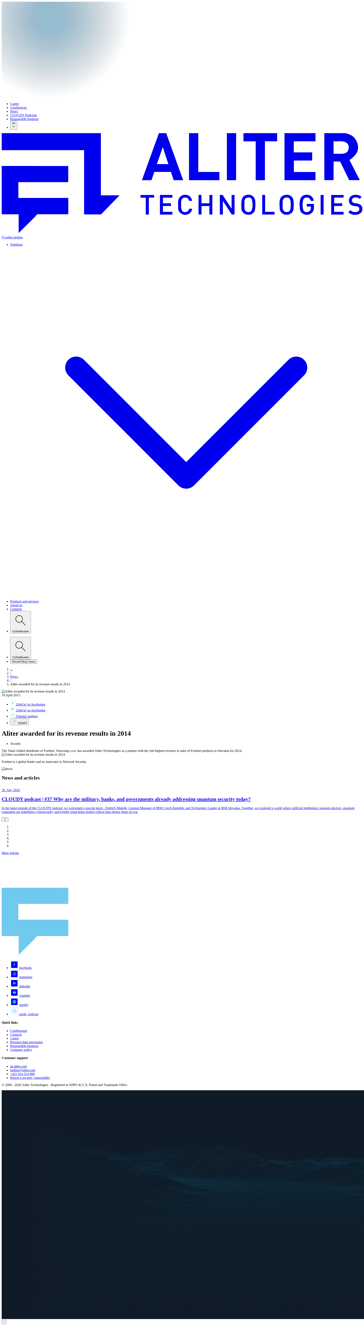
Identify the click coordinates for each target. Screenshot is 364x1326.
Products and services (24, 601)
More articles (10, 853)
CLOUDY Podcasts (23, 115)
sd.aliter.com (18, 1066)
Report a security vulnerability (30, 1078)
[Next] (6, 819)
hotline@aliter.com (22, 1070)
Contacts (16, 609)
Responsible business (24, 119)
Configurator (18, 1031)
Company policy (21, 1049)
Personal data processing (26, 1042)
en (13, 123)
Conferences (18, 107)
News (14, 111)
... (11, 669)
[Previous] (3, 819)
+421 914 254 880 (22, 1074)
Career (14, 104)
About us (16, 605)
